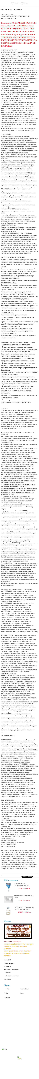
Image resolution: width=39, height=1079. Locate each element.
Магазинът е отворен (11, 969)
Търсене (22, 1013)
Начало (4, 1013)
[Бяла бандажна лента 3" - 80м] (8, 899)
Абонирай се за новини (12, 975)
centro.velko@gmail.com (16, 1034)
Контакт (4, 1025)
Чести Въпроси (6, 1021)
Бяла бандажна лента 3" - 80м (24, 896)
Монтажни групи (25, 1025)
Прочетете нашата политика (19, 1065)
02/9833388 (13, 1038)
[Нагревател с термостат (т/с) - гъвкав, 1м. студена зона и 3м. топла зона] (8, 910)
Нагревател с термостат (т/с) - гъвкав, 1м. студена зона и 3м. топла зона (24, 908)
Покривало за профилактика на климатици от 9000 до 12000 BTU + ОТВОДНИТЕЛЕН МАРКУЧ (24, 885)
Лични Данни (24, 1017)
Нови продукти (9, 963)
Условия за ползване (26, 1021)
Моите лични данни (20, 1070)
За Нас (4, 1017)
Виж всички (7, 979)
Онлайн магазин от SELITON (19, 1077)
